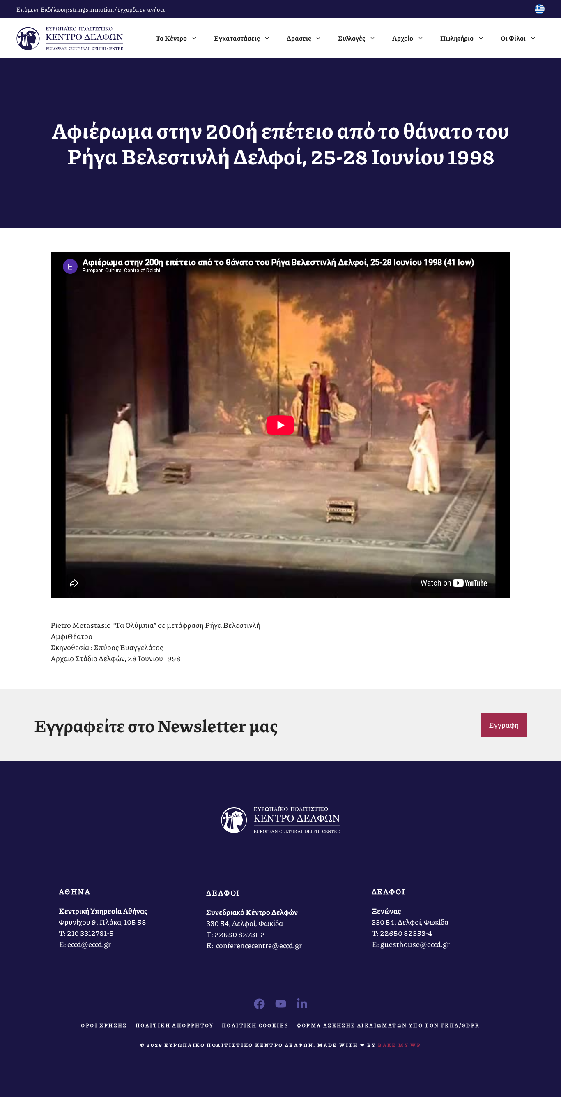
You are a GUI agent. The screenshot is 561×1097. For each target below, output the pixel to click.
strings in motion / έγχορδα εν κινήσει (117, 9)
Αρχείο (402, 38)
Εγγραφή (504, 725)
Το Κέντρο (171, 38)
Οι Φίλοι (513, 38)
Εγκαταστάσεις (237, 38)
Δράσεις (299, 38)
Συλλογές (351, 38)
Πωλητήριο (457, 38)
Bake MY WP (399, 1044)
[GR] (540, 11)
